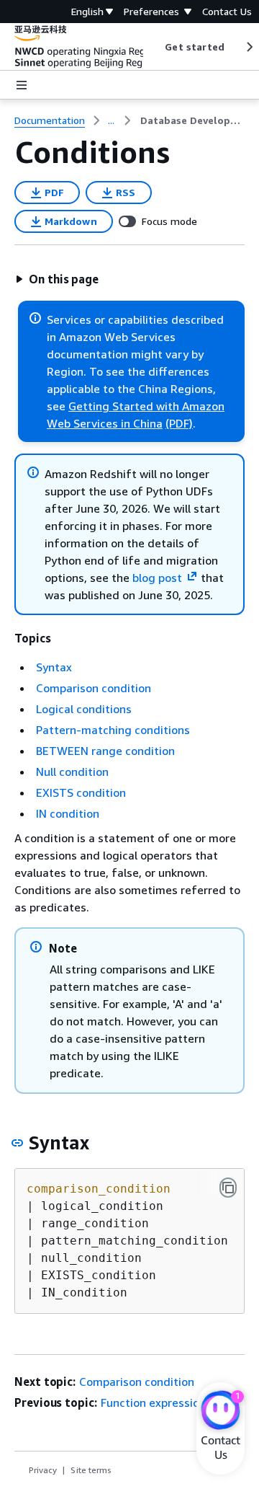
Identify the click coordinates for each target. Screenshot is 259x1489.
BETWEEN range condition (105, 750)
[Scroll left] (154, 46)
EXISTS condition (81, 792)
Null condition (72, 771)
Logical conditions (84, 709)
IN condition (67, 813)
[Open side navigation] (22, 85)
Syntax (54, 667)
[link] (192, 120)
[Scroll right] (249, 46)
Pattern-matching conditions (113, 730)
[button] (57, 279)
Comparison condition (93, 688)
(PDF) (179, 423)
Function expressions (156, 1402)
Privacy (43, 1469)
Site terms (91, 1469)
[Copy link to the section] (17, 1143)
